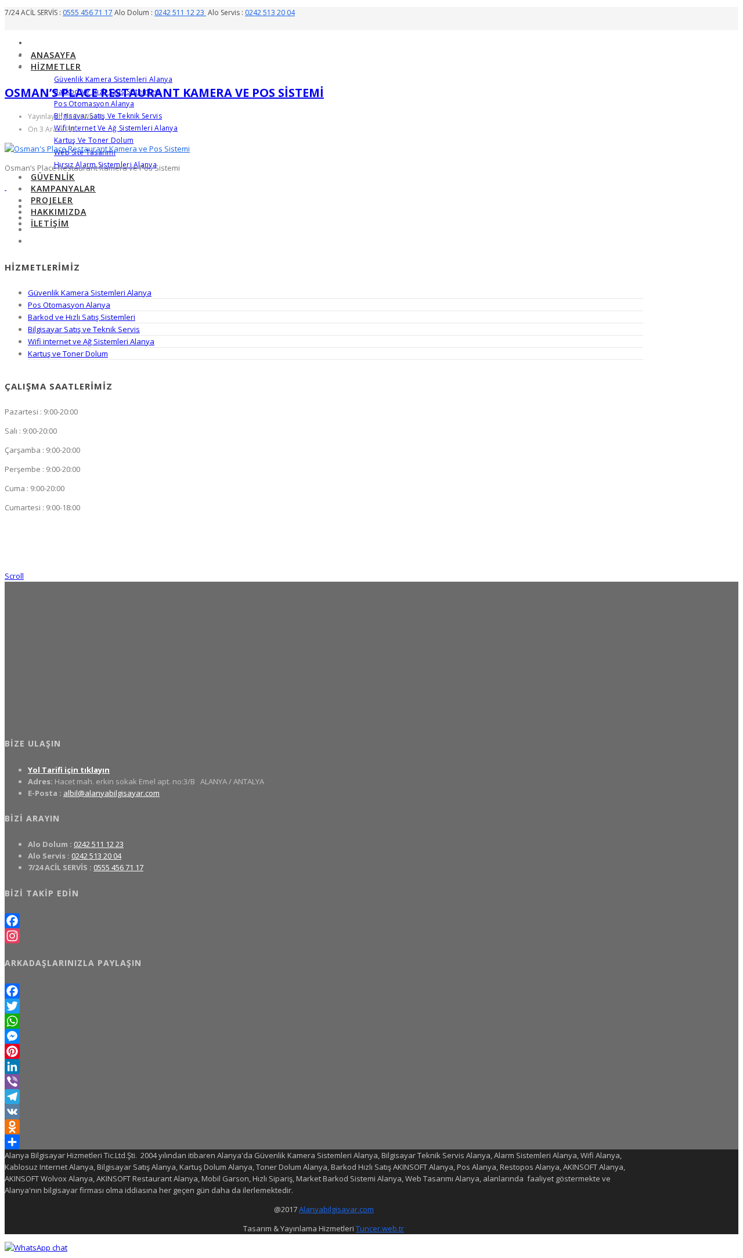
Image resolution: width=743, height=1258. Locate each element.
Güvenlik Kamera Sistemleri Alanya (113, 79)
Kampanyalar (63, 188)
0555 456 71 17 (88, 12)
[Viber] (324, 1081)
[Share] (324, 1141)
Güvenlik (53, 176)
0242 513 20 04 (270, 12)
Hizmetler (56, 66)
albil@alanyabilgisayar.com (111, 793)
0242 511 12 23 (180, 12)
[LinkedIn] (324, 1066)
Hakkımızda (58, 211)
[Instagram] (324, 935)
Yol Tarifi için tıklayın (69, 770)
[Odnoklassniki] (324, 1126)
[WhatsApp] (324, 1021)
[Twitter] (324, 1006)
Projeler (52, 200)
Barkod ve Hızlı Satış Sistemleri (81, 317)
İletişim (50, 223)
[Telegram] (324, 1096)
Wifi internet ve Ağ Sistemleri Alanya (116, 128)
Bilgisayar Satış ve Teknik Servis (108, 116)
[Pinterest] (324, 1051)
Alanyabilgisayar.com (336, 1209)
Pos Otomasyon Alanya (94, 104)
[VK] (324, 1111)
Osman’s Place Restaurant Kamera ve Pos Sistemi (164, 92)
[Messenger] (324, 1036)
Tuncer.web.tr (380, 1228)
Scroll (14, 576)
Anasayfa (53, 54)
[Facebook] (324, 920)
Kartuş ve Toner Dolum (94, 140)
